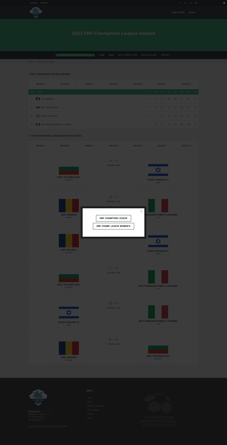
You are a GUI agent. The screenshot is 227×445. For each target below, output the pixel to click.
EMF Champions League (113, 218)
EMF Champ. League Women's (113, 226)
